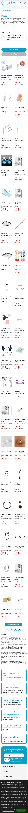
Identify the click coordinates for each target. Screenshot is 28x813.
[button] (14, 807)
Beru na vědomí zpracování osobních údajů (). (17, 760)
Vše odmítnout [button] (8, 810)
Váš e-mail (8, 755)
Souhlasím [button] (21, 810)
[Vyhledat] (23, 7)
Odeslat (7, 759)
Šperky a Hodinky (7, 10)
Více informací (15, 805)
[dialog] (14, 796)
